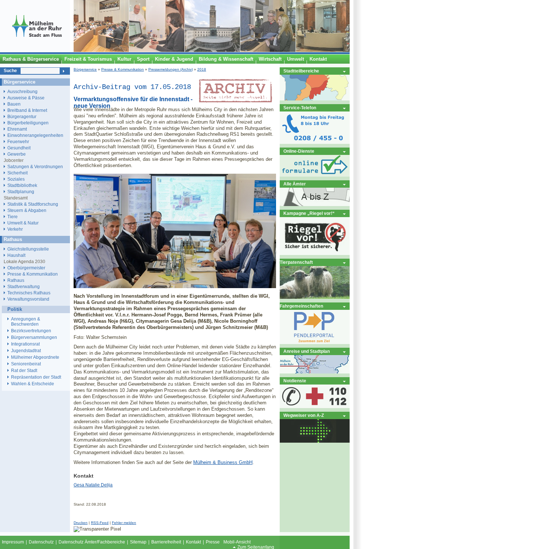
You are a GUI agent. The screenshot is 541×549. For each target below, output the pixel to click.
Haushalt (16, 255)
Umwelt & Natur (23, 222)
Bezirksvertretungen (31, 330)
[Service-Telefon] (315, 142)
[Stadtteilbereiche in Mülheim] (315, 99)
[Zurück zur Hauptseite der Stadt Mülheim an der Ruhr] (37, 50)
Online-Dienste (298, 151)
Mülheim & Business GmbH (222, 462)
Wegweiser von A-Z (303, 415)
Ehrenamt (17, 129)
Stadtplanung (20, 191)
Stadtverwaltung (23, 286)
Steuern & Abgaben (26, 210)
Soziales (16, 179)
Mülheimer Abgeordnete (35, 357)
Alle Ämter (294, 183)
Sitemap (138, 542)
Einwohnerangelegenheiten (35, 135)
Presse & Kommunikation (122, 69)
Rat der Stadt (24, 370)
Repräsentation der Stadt (36, 377)
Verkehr (15, 229)
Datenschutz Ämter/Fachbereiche (92, 542)
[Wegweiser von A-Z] (315, 441)
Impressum (13, 542)
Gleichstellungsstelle (28, 249)
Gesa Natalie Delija (93, 485)
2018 (201, 69)
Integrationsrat (25, 344)
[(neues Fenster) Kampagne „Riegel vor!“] (315, 253)
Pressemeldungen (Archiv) (170, 69)
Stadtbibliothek (22, 185)
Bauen (14, 104)
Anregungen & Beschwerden (25, 321)
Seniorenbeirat (26, 363)
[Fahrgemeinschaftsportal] (315, 342)
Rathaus (15, 280)
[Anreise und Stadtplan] (315, 372)
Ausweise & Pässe (26, 97)
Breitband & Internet (27, 110)
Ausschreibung (22, 91)
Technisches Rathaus (28, 292)
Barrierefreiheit (166, 542)
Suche (10, 70)
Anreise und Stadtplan (306, 351)
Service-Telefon (299, 107)
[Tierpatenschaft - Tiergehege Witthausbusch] (315, 297)
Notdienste (294, 380)
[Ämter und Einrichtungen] (315, 204)
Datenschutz (41, 542)
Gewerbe (16, 154)
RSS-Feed (100, 523)
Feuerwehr (18, 141)
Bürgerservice (85, 69)
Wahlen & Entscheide (32, 383)
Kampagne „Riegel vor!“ (309, 213)
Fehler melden (124, 523)
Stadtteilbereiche (301, 70)
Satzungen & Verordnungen (35, 166)
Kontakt (193, 542)
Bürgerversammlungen (34, 337)
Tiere (12, 216)
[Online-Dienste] (315, 175)
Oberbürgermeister (26, 267)
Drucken (81, 523)
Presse (213, 542)
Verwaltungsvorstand (28, 299)
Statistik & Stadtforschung (32, 204)
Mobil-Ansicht (237, 542)
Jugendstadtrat (26, 350)
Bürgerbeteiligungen (28, 122)
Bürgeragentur (21, 116)
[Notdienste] (315, 406)
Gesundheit (19, 147)
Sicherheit (17, 172)
